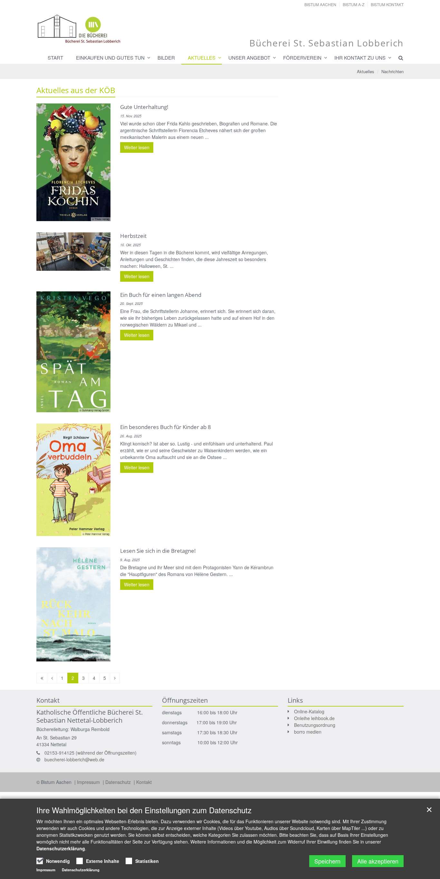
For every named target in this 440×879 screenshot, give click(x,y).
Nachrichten (392, 71)
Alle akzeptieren (377, 861)
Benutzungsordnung (314, 725)
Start (55, 57)
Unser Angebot (249, 57)
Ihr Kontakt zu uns (360, 57)
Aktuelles (201, 57)
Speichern (327, 861)
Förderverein (302, 57)
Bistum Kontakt (387, 4)
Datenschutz (118, 782)
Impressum (89, 782)
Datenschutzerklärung (60, 848)
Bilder (166, 57)
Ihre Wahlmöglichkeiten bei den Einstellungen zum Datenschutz (144, 810)
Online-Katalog (309, 711)
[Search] (398, 58)
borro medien (307, 731)
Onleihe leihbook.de (314, 718)
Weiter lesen (136, 147)
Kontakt (144, 782)
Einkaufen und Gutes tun (110, 57)
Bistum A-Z (353, 4)
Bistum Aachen (320, 4)
